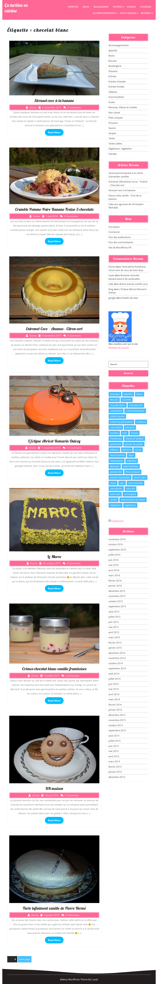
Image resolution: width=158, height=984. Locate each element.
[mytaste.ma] (115, 520)
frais (124, 433)
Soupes (112, 133)
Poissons (145, 6)
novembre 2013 (117, 720)
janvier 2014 (115, 709)
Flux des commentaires (120, 242)
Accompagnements (104, 13)
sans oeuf (115, 494)
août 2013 (113, 735)
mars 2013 (114, 761)
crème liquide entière (121, 421)
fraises (134, 433)
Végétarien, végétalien (120, 148)
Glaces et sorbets (134, 438)
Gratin (111, 102)
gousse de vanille (134, 444)
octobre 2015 (115, 601)
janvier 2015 (115, 647)
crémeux (141, 421)
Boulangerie (101, 6)
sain (122, 483)
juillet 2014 (114, 678)
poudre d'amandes (120, 477)
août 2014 (113, 673)
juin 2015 (113, 621)
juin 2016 (113, 559)
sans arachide (135, 483)
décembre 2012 (116, 776)
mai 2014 (113, 689)
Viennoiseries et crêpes (133, 499)
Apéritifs (73, 6)
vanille (113, 499)
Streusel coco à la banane (121, 190)
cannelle (126, 399)
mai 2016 (113, 565)
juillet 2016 (114, 554)
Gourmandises (116, 96)
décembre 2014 (116, 652)
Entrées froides (116, 86)
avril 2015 (113, 632)
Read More (54, 132)
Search (128, 373)
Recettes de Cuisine (118, 347)
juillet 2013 (114, 740)
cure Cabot (115, 427)
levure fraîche (117, 455)
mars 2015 (114, 637)
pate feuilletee (130, 466)
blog (110, 289)
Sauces (112, 127)
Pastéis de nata (130, 297)
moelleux (131, 460)
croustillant (116, 410)
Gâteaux (112, 91)
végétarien (130, 505)
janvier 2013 (115, 771)
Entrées (117, 6)
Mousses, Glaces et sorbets (122, 107)
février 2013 (115, 766)
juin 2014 (113, 683)
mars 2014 (114, 699)
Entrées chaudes (117, 81)
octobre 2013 (115, 725)
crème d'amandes (135, 410)
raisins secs (140, 477)
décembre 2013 (116, 714)
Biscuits (112, 60)
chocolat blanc (117, 405)
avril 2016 (113, 570)
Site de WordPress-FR (119, 247)
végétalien (115, 505)
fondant (114, 433)
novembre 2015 (117, 596)
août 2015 (113, 611)
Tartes (111, 138)
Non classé (114, 112)
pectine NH (116, 471)
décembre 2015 (116, 590)
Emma (111, 266)
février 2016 (115, 580)
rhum (113, 483)
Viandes (131, 6)
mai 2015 (113, 627)
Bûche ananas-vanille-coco (133, 283)
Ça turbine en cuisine (16, 8)
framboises (116, 438)
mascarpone (116, 460)
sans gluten (116, 488)
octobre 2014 (115, 663)
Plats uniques (128, 13)
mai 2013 (113, 751)
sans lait (130, 488)
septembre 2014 (117, 668)
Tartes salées (115, 143)
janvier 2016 (115, 585)
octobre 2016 (115, 544)
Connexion (114, 231)
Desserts (146, 13)
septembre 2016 (117, 549)
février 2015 (115, 642)
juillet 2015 (114, 616)
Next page (24, 959)
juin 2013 (113, 745)
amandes (115, 394)
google (112, 297)
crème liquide (117, 416)
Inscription (114, 226)
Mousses (114, 466)
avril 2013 (113, 756)
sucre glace (130, 494)
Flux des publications (119, 237)
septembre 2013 (117, 730)
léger (131, 455)
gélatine (127, 449)
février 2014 (115, 704)
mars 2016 (114, 575)
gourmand (115, 444)
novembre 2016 (117, 539)
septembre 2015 (117, 606)
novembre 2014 (117, 658)
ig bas (138, 449)
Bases (86, 6)
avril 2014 (113, 694)
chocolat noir (136, 405)
